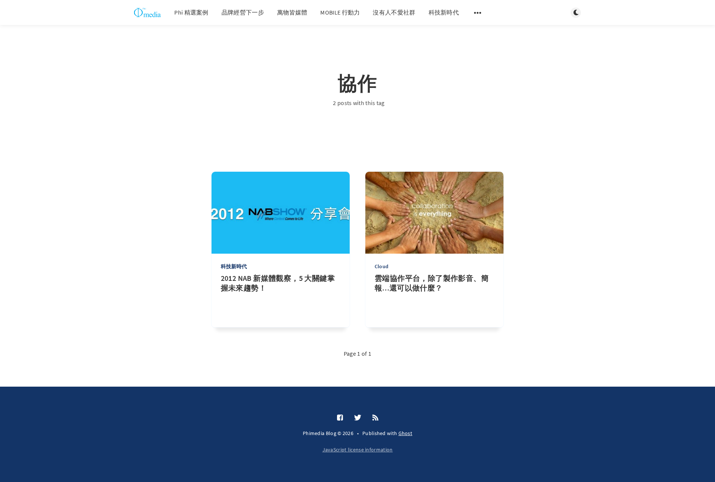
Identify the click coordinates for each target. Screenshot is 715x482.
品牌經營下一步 (243, 12)
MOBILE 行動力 (340, 12)
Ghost (405, 433)
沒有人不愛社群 (394, 12)
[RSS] (375, 418)
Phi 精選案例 (191, 12)
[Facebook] (340, 418)
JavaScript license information (357, 449)
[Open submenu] (478, 13)
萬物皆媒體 (292, 12)
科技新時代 (444, 12)
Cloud (381, 266)
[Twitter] (357, 418)
